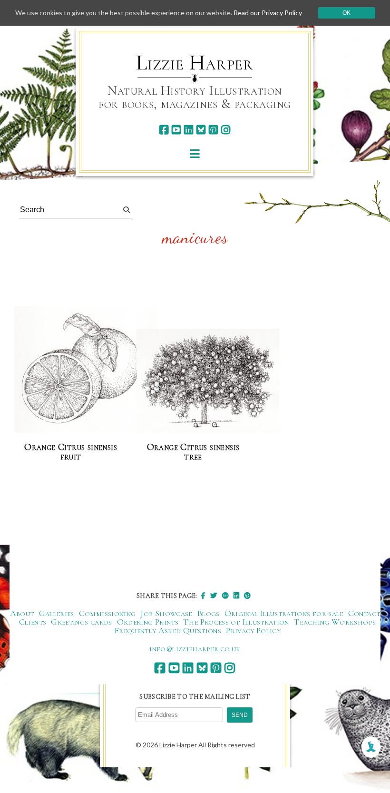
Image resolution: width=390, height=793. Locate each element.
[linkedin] (188, 129)
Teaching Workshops (335, 622)
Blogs (208, 613)
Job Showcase (166, 613)
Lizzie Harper (195, 63)
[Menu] (195, 153)
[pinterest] (213, 129)
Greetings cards (81, 622)
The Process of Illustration (236, 622)
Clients (33, 622)
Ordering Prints (147, 622)
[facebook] (163, 129)
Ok (346, 13)
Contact (364, 613)
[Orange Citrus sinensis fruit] (85, 370)
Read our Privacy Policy (268, 13)
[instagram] (225, 129)
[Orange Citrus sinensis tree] (207, 381)
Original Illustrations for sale (283, 613)
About (22, 613)
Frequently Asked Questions (167, 630)
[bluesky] (200, 129)
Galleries (56, 613)
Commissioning (107, 613)
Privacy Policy (253, 630)
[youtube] (176, 129)
